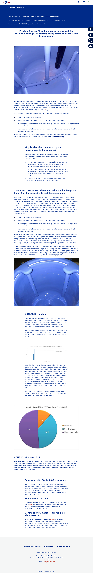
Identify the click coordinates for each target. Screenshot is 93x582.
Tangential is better (58, 20)
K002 (45, 110)
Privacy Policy (63, 546)
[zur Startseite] (6, 2)
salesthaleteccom (49, 562)
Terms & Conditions (32, 546)
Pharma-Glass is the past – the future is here (41, 16)
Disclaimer (49, 546)
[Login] (77, 2)
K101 (52, 519)
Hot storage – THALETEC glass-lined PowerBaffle (27, 24)
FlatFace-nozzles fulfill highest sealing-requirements (28, 20)
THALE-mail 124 (14, 16)
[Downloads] (90, 29)
